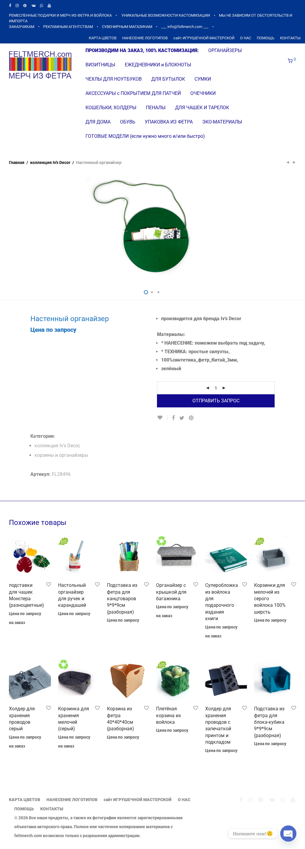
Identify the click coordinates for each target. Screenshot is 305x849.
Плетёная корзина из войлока (168, 715)
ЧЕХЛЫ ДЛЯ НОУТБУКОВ (113, 79)
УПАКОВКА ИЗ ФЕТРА (169, 122)
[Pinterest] (25, 5)
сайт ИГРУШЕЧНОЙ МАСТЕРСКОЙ (203, 38)
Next (295, 228)
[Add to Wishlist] (162, 417)
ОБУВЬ (127, 122)
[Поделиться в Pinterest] (191, 418)
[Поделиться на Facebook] (173, 418)
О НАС (245, 38)
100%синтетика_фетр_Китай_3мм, (199, 360)
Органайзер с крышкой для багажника (171, 591)
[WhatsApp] (41, 5)
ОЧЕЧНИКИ (203, 93)
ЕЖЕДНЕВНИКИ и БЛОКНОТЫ (158, 65)
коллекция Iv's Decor (50, 162)
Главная (16, 162)
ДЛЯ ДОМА (98, 122)
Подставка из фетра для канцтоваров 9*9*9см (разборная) (122, 598)
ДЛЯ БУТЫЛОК (168, 79)
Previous (10, 228)
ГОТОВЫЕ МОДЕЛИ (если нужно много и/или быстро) (145, 136)
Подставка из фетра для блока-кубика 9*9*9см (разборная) (269, 722)
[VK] (33, 5)
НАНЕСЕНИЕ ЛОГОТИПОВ (145, 38)
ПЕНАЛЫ (156, 107)
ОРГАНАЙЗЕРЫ (225, 50)
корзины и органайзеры (61, 455)
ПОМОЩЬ (265, 38)
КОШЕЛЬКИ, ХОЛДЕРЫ (110, 107)
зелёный (171, 368)
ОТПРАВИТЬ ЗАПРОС (215, 401)
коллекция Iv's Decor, (57, 445)
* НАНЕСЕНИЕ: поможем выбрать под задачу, (213, 343)
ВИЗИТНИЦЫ (100, 65)
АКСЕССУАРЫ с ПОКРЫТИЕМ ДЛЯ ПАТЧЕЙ (133, 93)
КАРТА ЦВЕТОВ (102, 38)
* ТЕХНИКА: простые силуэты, (195, 351)
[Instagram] (17, 5)
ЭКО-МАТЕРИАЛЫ (222, 122)
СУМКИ (202, 79)
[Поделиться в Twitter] (181, 418)
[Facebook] (10, 5)
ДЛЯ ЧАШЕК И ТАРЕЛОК (202, 107)
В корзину (16, 630)
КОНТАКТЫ (290, 38)
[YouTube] (50, 5)
